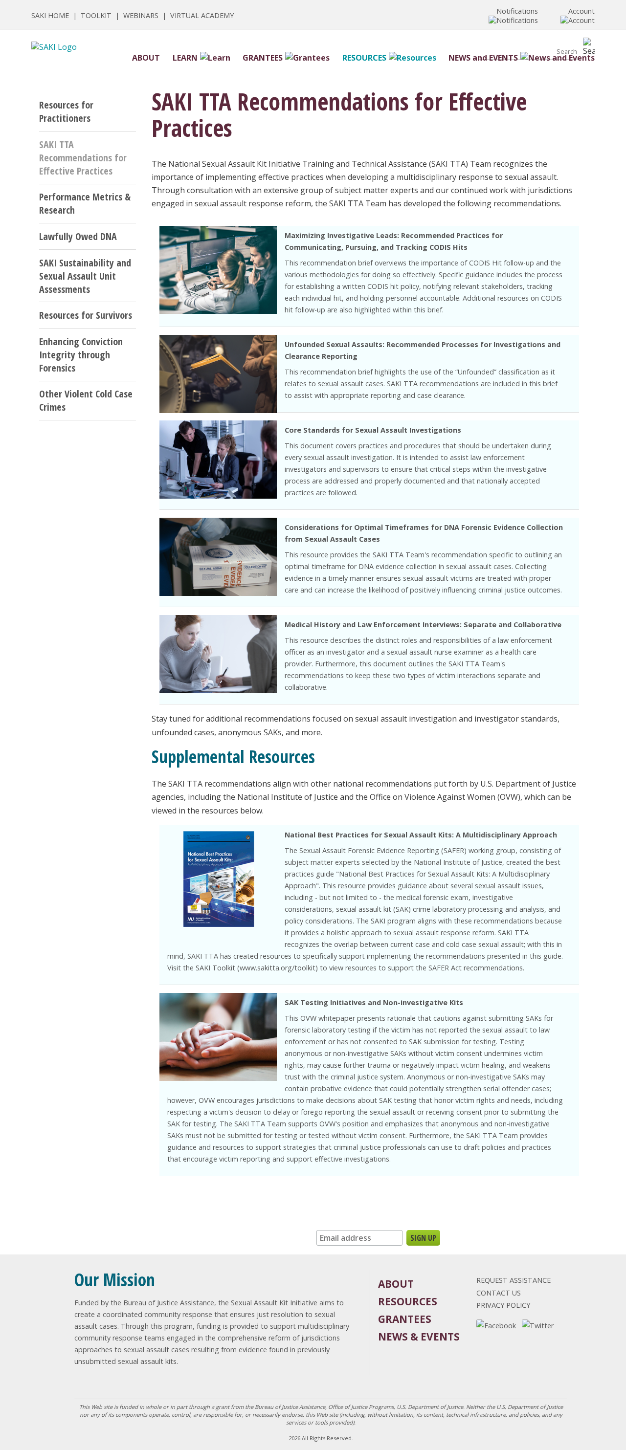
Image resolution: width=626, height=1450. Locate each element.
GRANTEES (263, 57)
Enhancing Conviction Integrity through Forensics (81, 354)
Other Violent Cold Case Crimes (86, 400)
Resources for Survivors (85, 315)
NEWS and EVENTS (483, 57)
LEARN (185, 57)
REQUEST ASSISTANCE (513, 1280)
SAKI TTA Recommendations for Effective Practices (83, 157)
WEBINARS (140, 15)
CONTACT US (498, 1292)
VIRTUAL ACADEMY (202, 15)
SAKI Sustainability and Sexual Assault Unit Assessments (85, 276)
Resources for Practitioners (66, 111)
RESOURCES (364, 57)
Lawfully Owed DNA (78, 236)
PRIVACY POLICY (503, 1305)
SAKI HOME (50, 15)
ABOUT (146, 57)
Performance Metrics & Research (85, 203)
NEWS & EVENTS (419, 1336)
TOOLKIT (96, 15)
